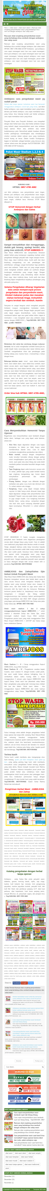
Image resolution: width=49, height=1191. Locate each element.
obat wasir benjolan (12, 1157)
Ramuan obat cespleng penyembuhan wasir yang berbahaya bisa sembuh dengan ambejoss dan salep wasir (28, 1125)
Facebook (16, 983)
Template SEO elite (39, 1189)
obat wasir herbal (27, 1157)
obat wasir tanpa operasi (13, 1164)
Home (6, 28)
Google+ (24, 983)
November (7, 1183)
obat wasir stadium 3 (27, 1161)
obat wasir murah (11, 1161)
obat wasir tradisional (32, 1164)
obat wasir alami (24, 28)
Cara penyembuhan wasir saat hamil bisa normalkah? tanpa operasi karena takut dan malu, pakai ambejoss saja (27, 1033)
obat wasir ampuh (34, 1153)
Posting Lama (39, 1061)
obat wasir (13, 28)
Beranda (18, 1061)
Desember (7, 1176)
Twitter (31, 983)
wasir (7, 1168)
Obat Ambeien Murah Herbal (20, 1189)
